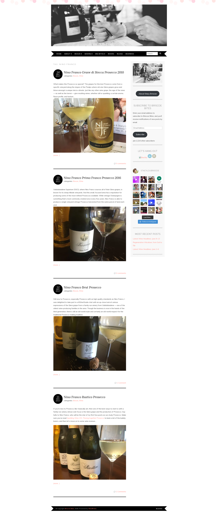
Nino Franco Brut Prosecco (82, 287)
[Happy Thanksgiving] (151, 179)
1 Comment (121, 383)
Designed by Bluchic (159, 508)
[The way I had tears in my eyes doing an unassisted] (159, 179)
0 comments (121, 163)
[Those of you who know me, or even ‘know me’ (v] (136, 202)
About (67, 54)
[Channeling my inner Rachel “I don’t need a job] (144, 195)
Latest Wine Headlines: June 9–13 (146, 239)
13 (58, 177)
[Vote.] (151, 187)
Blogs (120, 54)
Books (111, 54)
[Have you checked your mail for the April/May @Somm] (151, 210)
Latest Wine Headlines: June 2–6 (146, 249)
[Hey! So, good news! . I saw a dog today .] (144, 187)
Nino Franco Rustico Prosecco (84, 397)
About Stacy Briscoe (148, 94)
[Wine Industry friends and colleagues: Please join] (144, 210)
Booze (77, 54)
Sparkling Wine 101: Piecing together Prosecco (85, 418)
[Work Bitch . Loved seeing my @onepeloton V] (136, 179)
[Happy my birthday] (151, 195)
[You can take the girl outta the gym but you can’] (159, 195)
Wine (81, 76)
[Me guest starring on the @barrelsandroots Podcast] (144, 179)
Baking (88, 54)
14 (58, 72)
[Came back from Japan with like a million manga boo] (136, 195)
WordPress (92, 508)
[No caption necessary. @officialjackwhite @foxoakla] (151, 202)
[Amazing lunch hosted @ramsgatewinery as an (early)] (144, 202)
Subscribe (140, 134)
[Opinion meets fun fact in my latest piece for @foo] (159, 187)
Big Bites (99, 54)
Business (129, 54)
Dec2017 (58, 75)
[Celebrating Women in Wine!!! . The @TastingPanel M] (136, 210)
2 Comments (121, 492)
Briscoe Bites (69, 508)
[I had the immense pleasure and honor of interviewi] (159, 202)
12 (58, 287)
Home (58, 54)
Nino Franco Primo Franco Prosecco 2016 (92, 178)
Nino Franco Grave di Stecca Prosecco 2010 (94, 72)
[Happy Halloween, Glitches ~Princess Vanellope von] (136, 187)
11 (58, 396)
